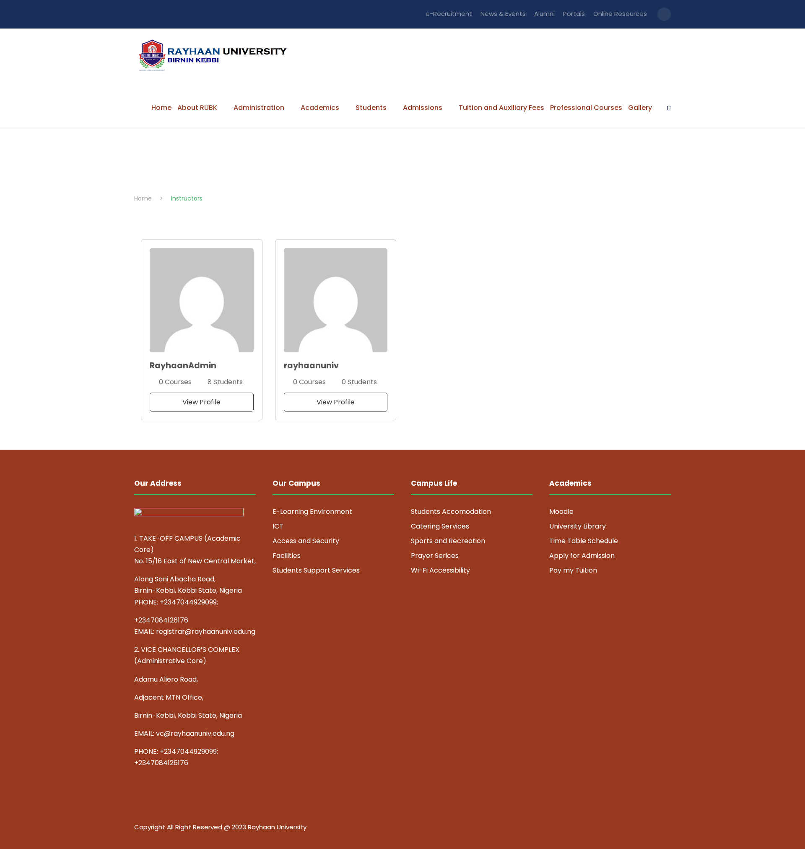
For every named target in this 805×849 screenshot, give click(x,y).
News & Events (503, 13)
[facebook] (609, 828)
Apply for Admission (582, 555)
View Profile (201, 402)
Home (161, 107)
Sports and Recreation (448, 541)
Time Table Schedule (583, 541)
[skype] (638, 828)
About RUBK (197, 107)
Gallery (640, 107)
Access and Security (306, 541)
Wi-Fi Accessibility (440, 570)
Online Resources (620, 13)
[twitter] (653, 828)
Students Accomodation (451, 511)
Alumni (544, 13)
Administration (259, 107)
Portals (574, 13)
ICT (278, 526)
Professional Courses (586, 107)
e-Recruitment (449, 13)
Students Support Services (316, 570)
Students (371, 107)
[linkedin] (624, 828)
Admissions (422, 107)
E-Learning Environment (312, 511)
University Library (577, 526)
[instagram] (668, 828)
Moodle (561, 511)
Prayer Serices (435, 555)
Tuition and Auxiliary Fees (501, 107)
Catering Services (440, 526)
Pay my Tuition (573, 570)
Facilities (287, 555)
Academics (320, 107)
